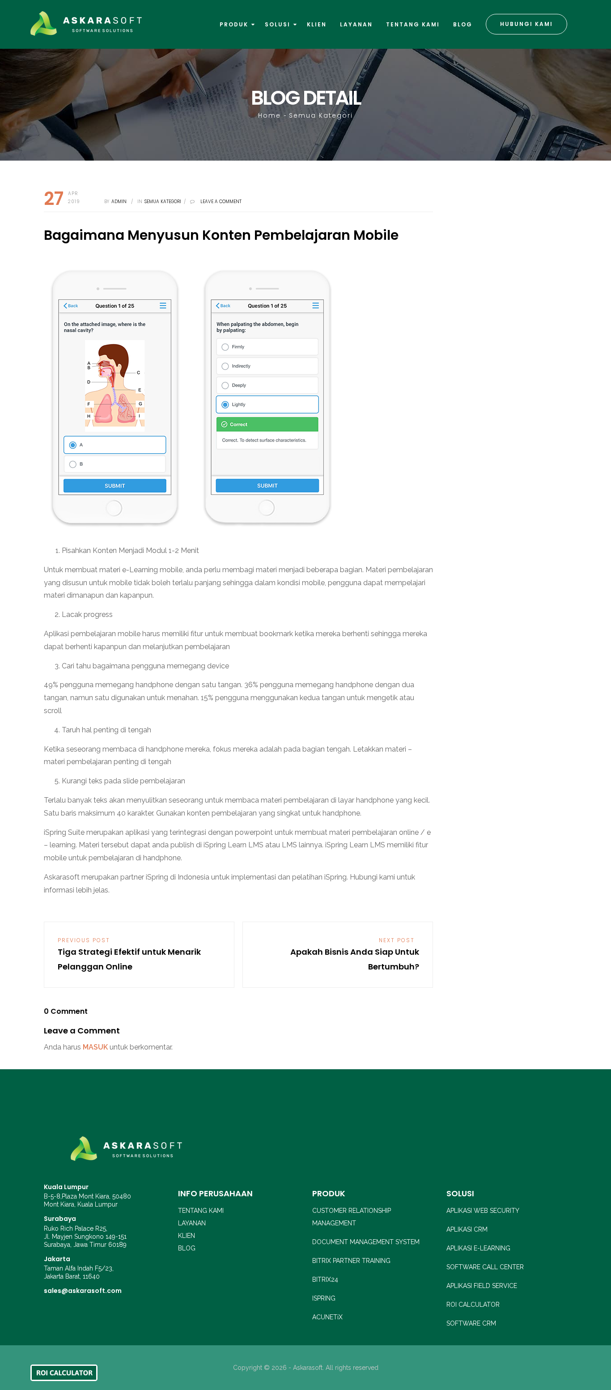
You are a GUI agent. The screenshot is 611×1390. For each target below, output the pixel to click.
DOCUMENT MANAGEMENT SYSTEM (366, 1241)
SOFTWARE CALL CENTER (485, 1267)
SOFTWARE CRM (471, 1323)
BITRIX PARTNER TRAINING (351, 1260)
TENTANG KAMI (201, 1210)
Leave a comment (221, 201)
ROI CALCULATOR (473, 1304)
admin (119, 201)
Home (269, 115)
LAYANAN (192, 1223)
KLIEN (186, 1235)
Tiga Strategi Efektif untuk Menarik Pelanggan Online (129, 954)
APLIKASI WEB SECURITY (482, 1210)
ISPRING (323, 1298)
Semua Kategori (321, 115)
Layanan (356, 24)
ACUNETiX (327, 1317)
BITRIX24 (325, 1279)
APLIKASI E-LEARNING (478, 1248)
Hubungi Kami (526, 24)
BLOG (186, 1248)
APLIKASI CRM (467, 1229)
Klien (317, 24)
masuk (95, 1047)
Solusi (279, 24)
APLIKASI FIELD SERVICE (481, 1285)
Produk (235, 24)
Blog (462, 24)
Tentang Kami (413, 24)
